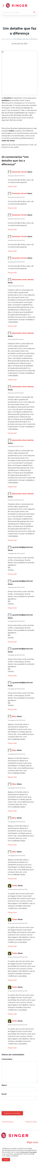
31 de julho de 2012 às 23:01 (16, 286)
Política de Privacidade (28, 1152)
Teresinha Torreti (19, 172)
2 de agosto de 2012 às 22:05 (16, 553)
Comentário (7, 1059)
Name (4, 1085)
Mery (14, 716)
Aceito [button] (6, 1159)
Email (4, 1094)
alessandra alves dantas (23, 280)
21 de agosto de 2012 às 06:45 (16, 720)
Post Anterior (8, 1122)
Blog (3, 39)
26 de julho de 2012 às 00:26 (16, 175)
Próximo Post (31, 1122)
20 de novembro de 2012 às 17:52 (17, 889)
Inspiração (9, 39)
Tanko (14, 886)
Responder (12, 186)
